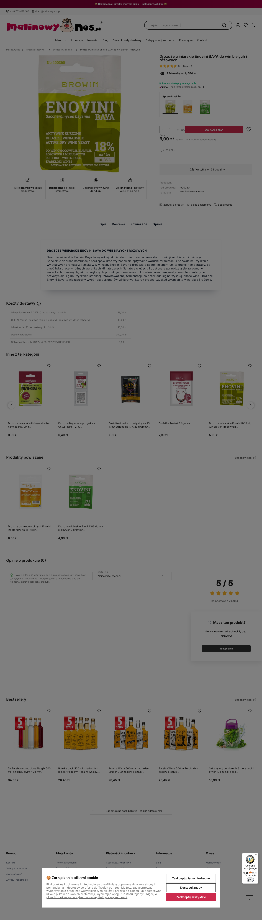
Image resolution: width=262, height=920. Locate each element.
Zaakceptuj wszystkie (191, 897)
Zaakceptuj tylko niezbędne (191, 878)
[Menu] (256, 855)
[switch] (250, 880)
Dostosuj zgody (191, 887)
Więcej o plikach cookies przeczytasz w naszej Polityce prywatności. (101, 895)
